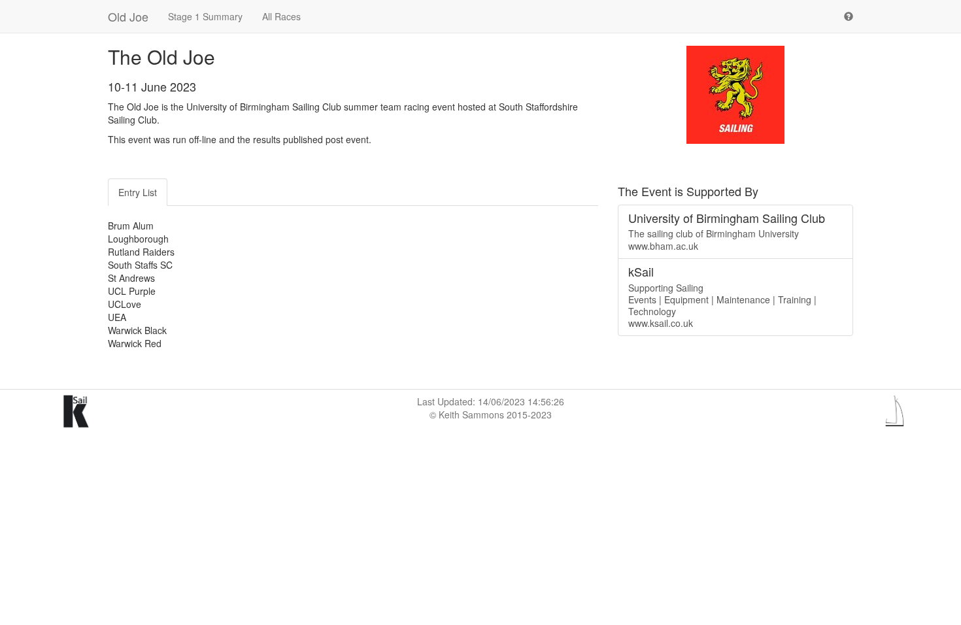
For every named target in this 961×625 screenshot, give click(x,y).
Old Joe (128, 16)
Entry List (137, 192)
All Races (281, 16)
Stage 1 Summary (205, 16)
